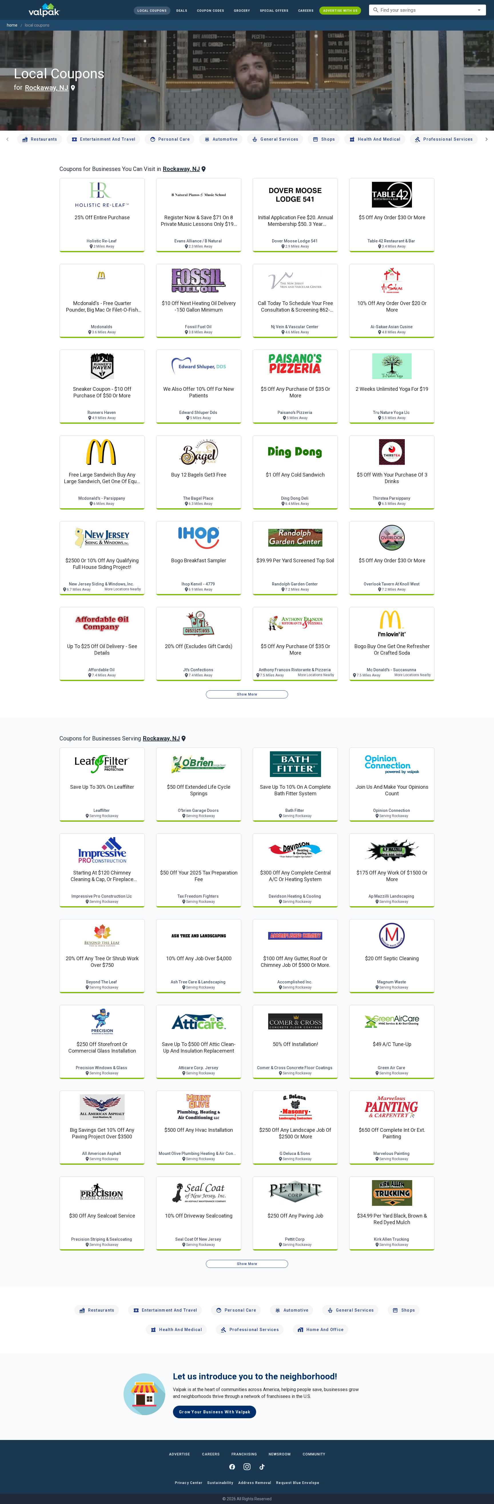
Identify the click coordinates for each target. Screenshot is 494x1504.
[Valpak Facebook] (232, 1467)
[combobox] (427, 10)
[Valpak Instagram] (247, 1467)
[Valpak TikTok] (262, 1467)
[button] (274, 11)
